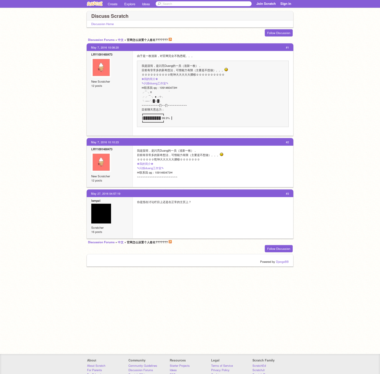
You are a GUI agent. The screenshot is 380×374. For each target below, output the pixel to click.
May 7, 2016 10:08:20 (105, 47)
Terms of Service (222, 365)
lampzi (95, 200)
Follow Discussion (278, 33)
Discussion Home (102, 24)
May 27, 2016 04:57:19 (105, 193)
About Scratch (96, 365)
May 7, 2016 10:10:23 (105, 142)
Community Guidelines (142, 365)
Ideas (146, 4)
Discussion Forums (101, 40)
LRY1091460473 (101, 54)
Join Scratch (266, 3)
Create (112, 4)
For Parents (94, 370)
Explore (129, 4)
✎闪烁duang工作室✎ (155, 83)
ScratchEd (259, 365)
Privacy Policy (220, 370)
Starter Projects (180, 365)
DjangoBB (282, 262)
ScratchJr (258, 370)
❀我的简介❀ (150, 79)
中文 (121, 40)
